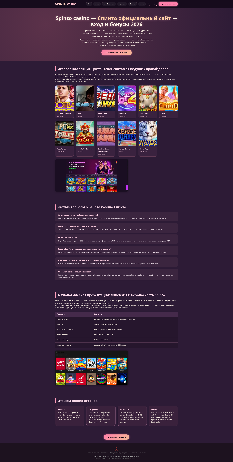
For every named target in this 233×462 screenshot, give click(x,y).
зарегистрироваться (168, 4)
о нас (97, 4)
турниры (122, 4)
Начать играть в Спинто (116, 437)
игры (142, 4)
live (89, 4)
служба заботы (109, 4)
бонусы (132, 4)
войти (153, 4)
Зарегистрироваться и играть (117, 52)
